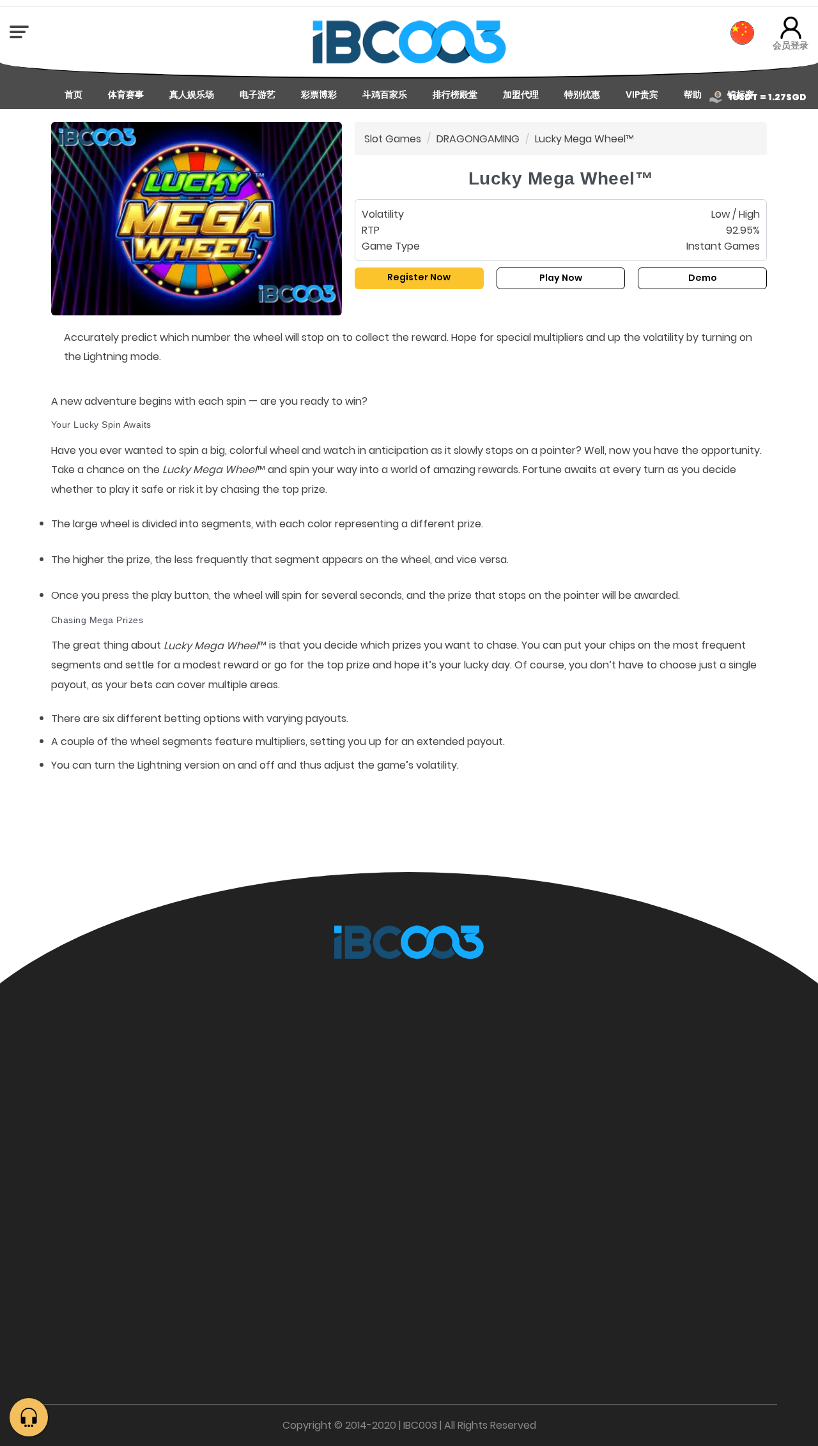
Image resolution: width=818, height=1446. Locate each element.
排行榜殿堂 (455, 94)
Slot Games (392, 139)
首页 (73, 94)
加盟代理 (521, 94)
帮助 (693, 94)
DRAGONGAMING (478, 139)
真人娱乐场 (191, 94)
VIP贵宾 (642, 94)
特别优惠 (582, 94)
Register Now (419, 277)
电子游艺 (257, 94)
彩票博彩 (319, 94)
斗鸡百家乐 (384, 94)
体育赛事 (126, 94)
